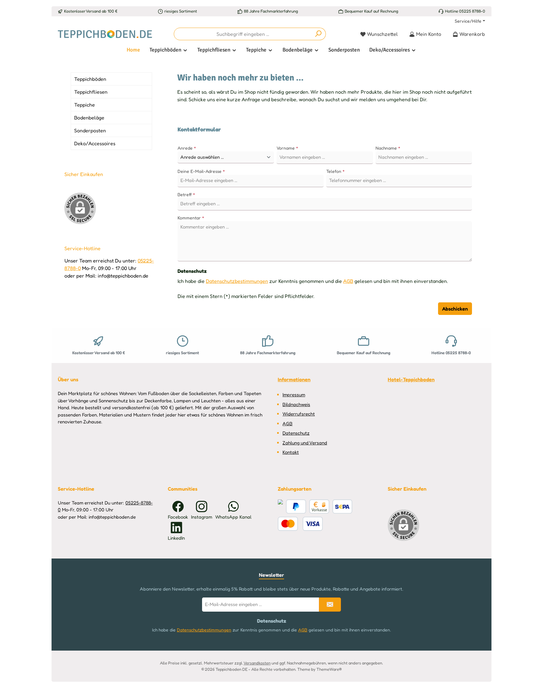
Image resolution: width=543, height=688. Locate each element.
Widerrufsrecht (298, 414)
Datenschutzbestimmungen (237, 281)
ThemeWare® (329, 669)
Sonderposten (90, 130)
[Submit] (330, 604)
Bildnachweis (296, 404)
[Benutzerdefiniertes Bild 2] (300, 524)
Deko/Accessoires (94, 143)
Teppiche (84, 105)
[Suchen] (318, 34)
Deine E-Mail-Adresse (201, 171)
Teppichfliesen (90, 92)
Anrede (187, 148)
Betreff (186, 194)
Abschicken (455, 308)
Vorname (287, 148)
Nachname (388, 148)
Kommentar (191, 217)
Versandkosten (257, 662)
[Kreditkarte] (280, 506)
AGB (348, 281)
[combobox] (242, 34)
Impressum (293, 395)
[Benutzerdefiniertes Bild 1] (342, 506)
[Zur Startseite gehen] (105, 34)
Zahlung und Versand (304, 443)
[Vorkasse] (319, 506)
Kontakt (290, 452)
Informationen (294, 379)
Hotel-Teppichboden (411, 379)
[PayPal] (296, 506)
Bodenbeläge (89, 117)
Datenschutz (296, 433)
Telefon (335, 171)
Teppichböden (90, 79)
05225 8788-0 (472, 11)
